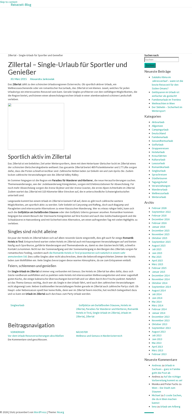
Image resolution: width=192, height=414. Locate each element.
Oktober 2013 (159, 324)
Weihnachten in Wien (163, 103)
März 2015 (157, 264)
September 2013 (161, 328)
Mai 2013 (156, 343)
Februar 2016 (159, 223)
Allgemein (157, 126)
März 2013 (157, 350)
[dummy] (36, 126)
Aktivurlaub (158, 122)
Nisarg (60, 412)
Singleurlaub (17, 305)
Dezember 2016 (161, 219)
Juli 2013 (156, 335)
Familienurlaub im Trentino (166, 99)
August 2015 (159, 245)
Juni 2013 (157, 339)
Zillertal (90, 316)
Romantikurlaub (160, 167)
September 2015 (161, 241)
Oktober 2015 (159, 238)
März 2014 (157, 305)
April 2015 (157, 260)
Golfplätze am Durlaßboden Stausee (99, 305)
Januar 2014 (158, 313)
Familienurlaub (160, 137)
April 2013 (157, 346)
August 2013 (159, 331)
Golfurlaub (158, 144)
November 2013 (161, 320)
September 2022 (161, 211)
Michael (156, 395)
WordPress (40, 412)
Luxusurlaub (158, 163)
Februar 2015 (159, 268)
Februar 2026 (159, 208)
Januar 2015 (158, 271)
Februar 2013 (159, 354)
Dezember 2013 (161, 316)
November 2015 (161, 234)
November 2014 (161, 279)
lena (154, 406)
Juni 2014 (157, 298)
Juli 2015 (156, 249)
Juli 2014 (156, 294)
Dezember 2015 (161, 230)
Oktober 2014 (159, 283)
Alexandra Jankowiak (42, 79)
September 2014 (161, 286)
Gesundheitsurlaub (162, 140)
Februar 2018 (159, 215)
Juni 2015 (157, 253)
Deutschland (159, 133)
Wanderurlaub (159, 189)
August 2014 (159, 290)
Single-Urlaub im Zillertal (106, 312)
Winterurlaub (159, 197)
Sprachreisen (159, 174)
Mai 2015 (156, 256)
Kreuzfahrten (159, 155)
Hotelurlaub (158, 152)
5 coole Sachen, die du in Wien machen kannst (167, 399)
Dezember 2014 (161, 275)
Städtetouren (159, 178)
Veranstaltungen (161, 185)
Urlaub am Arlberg (170, 406)
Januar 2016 (158, 226)
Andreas (156, 365)
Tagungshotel (159, 182)
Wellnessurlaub (160, 193)
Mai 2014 (156, 301)
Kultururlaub (158, 159)
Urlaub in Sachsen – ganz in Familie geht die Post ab (166, 369)
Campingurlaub (160, 129)
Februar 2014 (159, 309)
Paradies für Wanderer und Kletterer (106, 309)
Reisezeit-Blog (21, 4)
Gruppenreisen (160, 148)
